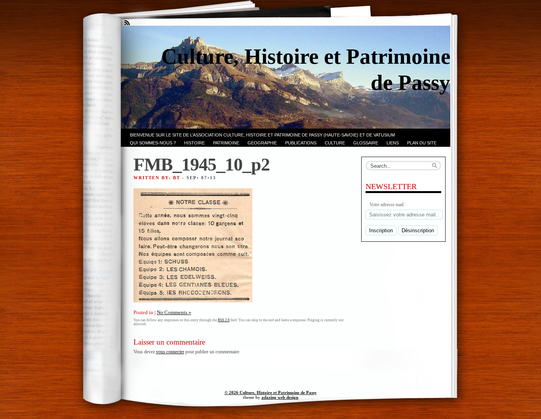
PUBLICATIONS (300, 142)
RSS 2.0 (224, 320)
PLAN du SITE (421, 142)
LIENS (393, 142)
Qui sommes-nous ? (153, 142)
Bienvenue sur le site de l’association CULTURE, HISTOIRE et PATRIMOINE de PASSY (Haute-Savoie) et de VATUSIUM (262, 135)
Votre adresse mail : (388, 204)
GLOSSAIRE (365, 142)
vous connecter (170, 352)
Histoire (194, 142)
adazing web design (279, 397)
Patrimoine (226, 142)
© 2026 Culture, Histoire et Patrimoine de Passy (271, 392)
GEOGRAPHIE (262, 142)
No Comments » (174, 312)
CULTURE (335, 142)
